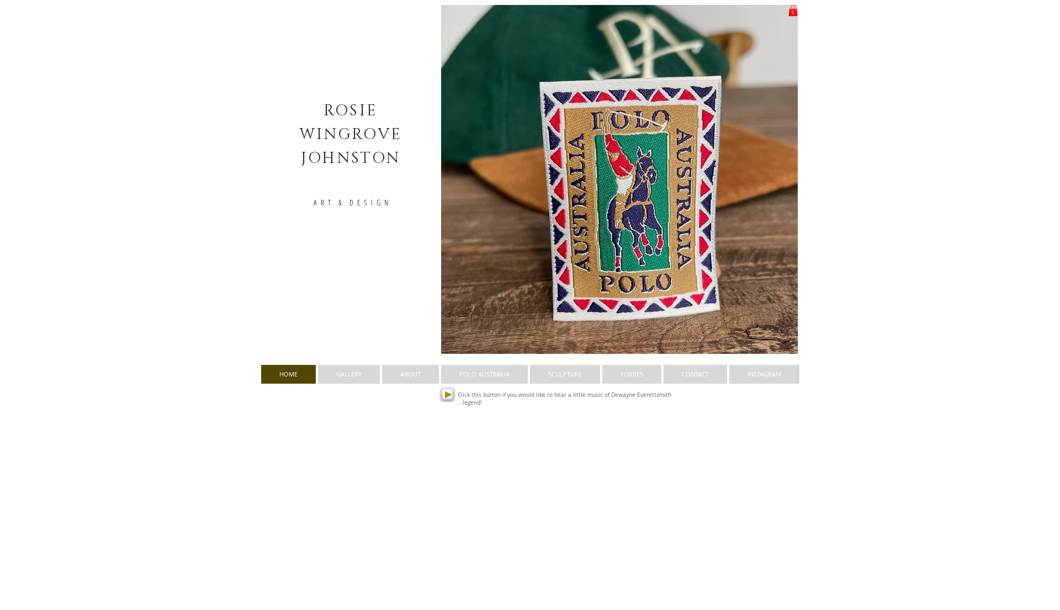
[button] (619, 179)
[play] (770, 344)
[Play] (447, 394)
